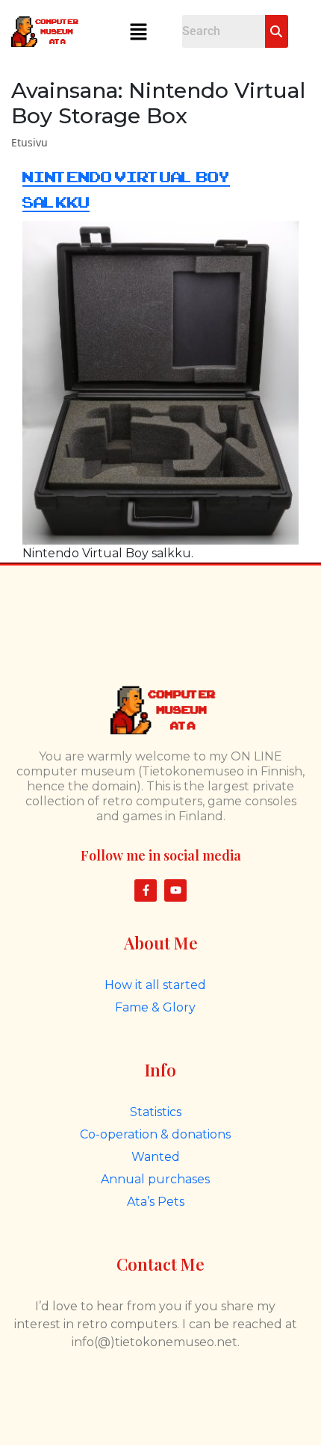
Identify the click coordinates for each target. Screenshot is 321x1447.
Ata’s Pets (155, 1202)
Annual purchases (155, 1179)
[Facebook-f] (145, 890)
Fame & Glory (155, 1007)
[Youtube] (175, 890)
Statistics (155, 1112)
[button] (138, 31)
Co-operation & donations (155, 1134)
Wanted (155, 1157)
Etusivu (29, 142)
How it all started (155, 985)
